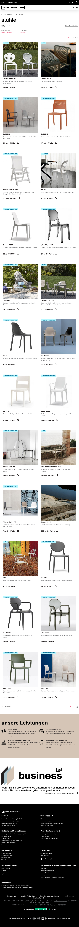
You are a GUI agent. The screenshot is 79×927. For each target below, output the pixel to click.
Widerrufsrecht (5, 838)
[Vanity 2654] (58, 398)
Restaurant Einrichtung (47, 871)
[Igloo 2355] (58, 620)
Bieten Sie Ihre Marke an (47, 825)
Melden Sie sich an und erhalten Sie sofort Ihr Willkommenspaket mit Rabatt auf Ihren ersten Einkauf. (17, 886)
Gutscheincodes (6, 858)
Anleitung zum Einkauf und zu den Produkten (14, 834)
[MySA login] (70, 2)
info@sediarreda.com (60, 901)
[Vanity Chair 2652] (20, 454)
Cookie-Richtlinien (28, 896)
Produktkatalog (5, 869)
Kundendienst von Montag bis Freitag (12, 819)
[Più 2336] (20, 343)
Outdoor (42, 875)
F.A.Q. (3, 845)
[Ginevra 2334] (20, 232)
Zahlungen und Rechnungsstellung (11, 841)
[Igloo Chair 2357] (58, 232)
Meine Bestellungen (7, 856)
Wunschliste (5, 860)
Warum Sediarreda (45, 821)
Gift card (4, 875)
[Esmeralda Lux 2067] (20, 177)
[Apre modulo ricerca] (73, 7)
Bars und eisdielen (46, 873)
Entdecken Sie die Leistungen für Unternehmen (59, 794)
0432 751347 (12, 2)
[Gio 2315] (58, 564)
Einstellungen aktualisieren (49, 896)
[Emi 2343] (58, 121)
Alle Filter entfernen (71, 26)
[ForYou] (58, 177)
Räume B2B (43, 869)
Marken (3, 871)
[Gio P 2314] (20, 620)
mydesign (46, 853)
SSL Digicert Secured (64, 918)
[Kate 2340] (20, 675)
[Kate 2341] (58, 675)
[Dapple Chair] (58, 66)
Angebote (4, 873)
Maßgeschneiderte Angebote (49, 838)
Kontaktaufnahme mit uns (9, 823)
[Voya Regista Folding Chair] (58, 454)
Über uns (43, 819)
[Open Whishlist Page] (73, 2)
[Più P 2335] (58, 343)
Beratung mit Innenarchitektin (49, 834)
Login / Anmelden (6, 853)
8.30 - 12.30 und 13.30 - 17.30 (10, 821)
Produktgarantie (6, 836)
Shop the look (44, 856)
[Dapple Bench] (58, 509)
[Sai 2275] (20, 398)
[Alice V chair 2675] (20, 509)
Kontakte (5, 815)
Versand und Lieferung (8, 843)
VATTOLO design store (8, 825)
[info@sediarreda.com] (6, 2)
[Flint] (20, 564)
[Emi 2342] (20, 121)
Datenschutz (11, 896)
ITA (2, 2)
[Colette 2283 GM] (20, 66)
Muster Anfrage (45, 836)
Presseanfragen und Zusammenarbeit (51, 823)
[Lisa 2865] (20, 287)
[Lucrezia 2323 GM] (58, 287)
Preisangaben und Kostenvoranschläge (52, 877)
